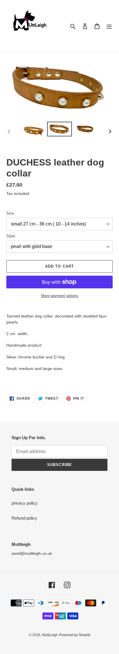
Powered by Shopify (74, 635)
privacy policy (25, 503)
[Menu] (109, 26)
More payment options (59, 296)
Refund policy (24, 518)
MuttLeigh (50, 635)
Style (10, 236)
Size (10, 213)
